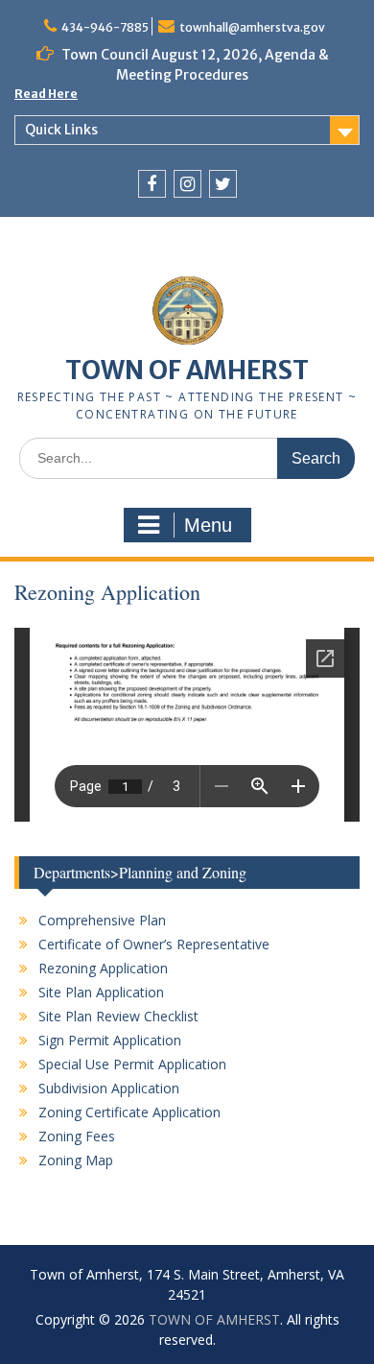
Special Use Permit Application (132, 1064)
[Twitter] (223, 184)
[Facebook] (152, 184)
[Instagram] (187, 184)
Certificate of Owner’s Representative (153, 944)
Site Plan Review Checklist (118, 1016)
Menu (208, 525)
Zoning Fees (76, 1136)
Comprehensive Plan (102, 920)
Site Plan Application (101, 992)
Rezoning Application (103, 968)
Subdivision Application (108, 1088)
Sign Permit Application (109, 1040)
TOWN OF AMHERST (187, 370)
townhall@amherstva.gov (252, 27)
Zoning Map (75, 1160)
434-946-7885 (105, 27)
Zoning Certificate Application (129, 1112)
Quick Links (61, 129)
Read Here (46, 93)
